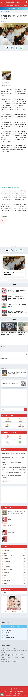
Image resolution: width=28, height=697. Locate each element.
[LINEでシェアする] (21, 48)
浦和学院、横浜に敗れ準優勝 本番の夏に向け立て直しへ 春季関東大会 (14, 655)
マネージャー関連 (14, 569)
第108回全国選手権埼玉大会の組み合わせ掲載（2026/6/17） (13, 458)
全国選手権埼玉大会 (20, 426)
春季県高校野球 (20, 421)
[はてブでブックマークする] (16, 48)
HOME (15, 689)
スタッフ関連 (14, 561)
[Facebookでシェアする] (11, 48)
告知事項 (14, 553)
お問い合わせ (20, 443)
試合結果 (14, 558)
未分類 (14, 583)
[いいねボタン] (2, 221)
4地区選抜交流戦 (8, 421)
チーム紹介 (6, 5)
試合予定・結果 (18, 5)
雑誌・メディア (14, 575)
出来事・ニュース (11, 280)
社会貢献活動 (14, 567)
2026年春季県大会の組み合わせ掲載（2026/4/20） (14, 472)
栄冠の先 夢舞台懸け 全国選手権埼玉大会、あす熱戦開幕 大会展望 (14, 651)
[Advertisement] (14, 61)
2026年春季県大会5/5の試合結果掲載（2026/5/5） (14, 470)
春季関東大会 (7, 426)
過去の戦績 (25, 5)
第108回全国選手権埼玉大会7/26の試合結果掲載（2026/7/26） (13, 454)
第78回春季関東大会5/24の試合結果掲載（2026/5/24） (11, 463)
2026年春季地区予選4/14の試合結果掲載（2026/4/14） (11, 476)
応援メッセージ (7, 438)
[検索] (25, 409)
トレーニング (14, 564)
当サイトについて (9, 691)
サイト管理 (17, 693)
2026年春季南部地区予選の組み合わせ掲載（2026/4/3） (12, 481)
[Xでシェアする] (7, 48)
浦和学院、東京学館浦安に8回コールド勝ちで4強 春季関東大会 (14, 657)
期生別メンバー (14, 578)
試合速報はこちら (14, 8)
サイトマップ (11, 693)
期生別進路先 (14, 580)
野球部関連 (14, 550)
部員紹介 (12, 5)
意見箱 (20, 438)
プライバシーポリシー (18, 691)
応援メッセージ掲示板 (6, 648)
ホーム (2, 5)
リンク (8, 443)
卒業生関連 (14, 572)
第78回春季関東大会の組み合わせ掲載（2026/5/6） (14, 467)
